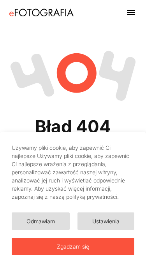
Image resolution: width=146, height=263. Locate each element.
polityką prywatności (91, 196)
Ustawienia (106, 221)
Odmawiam (40, 221)
